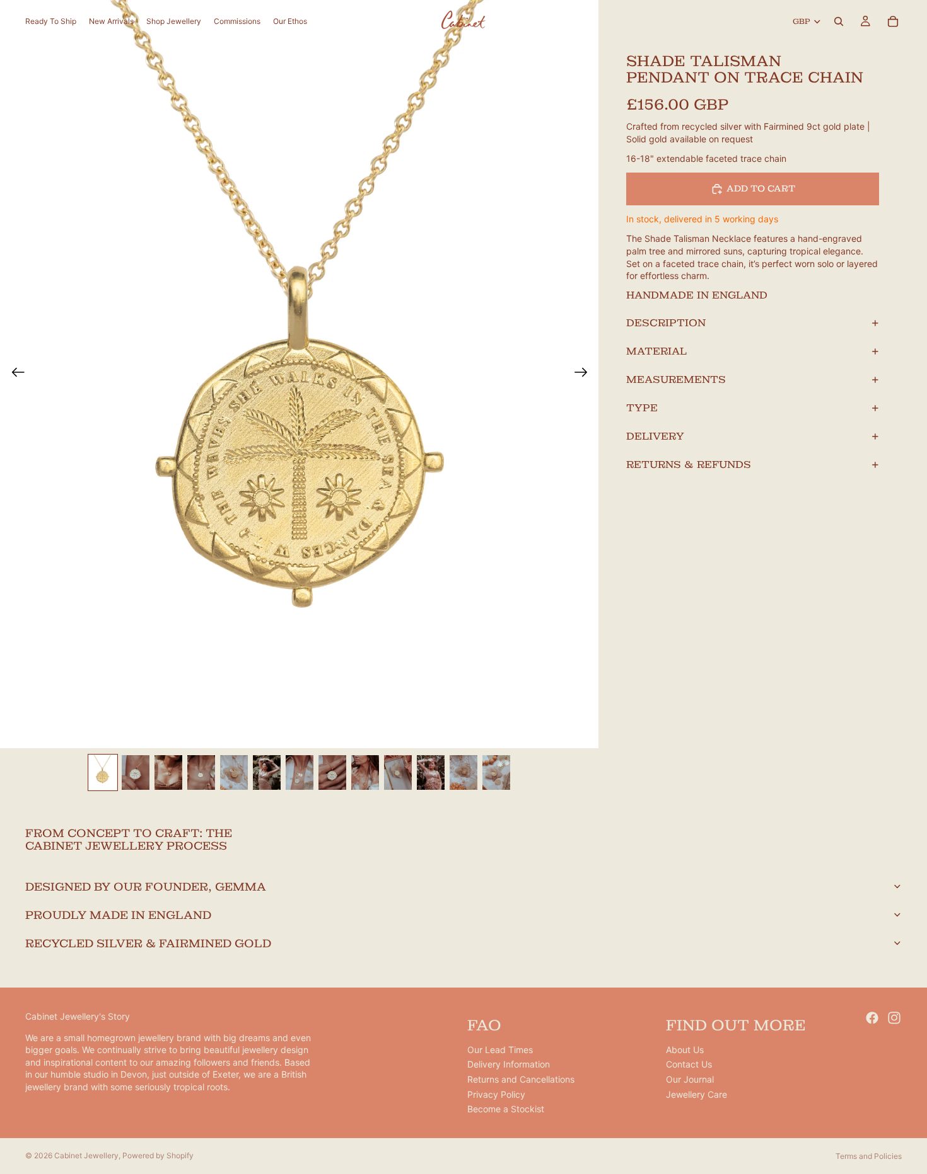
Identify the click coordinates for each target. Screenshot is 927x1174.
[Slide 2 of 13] (135, 772)
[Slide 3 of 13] (168, 772)
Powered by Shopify (158, 1155)
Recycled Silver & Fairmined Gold (148, 943)
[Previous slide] (14, 374)
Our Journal (690, 1079)
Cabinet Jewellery (86, 1155)
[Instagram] (894, 1017)
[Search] (839, 21)
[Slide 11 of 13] (431, 772)
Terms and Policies (869, 1156)
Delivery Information (508, 1064)
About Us (685, 1049)
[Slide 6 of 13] (267, 772)
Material (656, 351)
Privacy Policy (496, 1094)
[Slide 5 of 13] (234, 772)
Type (642, 407)
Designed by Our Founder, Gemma (145, 886)
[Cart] (893, 21)
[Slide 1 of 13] (103, 772)
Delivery (655, 436)
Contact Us (689, 1064)
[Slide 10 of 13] (398, 772)
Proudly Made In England (118, 915)
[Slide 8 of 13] (332, 772)
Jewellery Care (696, 1094)
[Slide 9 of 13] (365, 772)
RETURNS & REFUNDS (688, 464)
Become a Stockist (505, 1109)
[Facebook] (872, 1017)
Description (666, 322)
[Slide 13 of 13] (496, 772)
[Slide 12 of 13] (463, 772)
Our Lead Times (500, 1049)
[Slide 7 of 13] (299, 772)
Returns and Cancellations (520, 1079)
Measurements (676, 379)
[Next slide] (585, 374)
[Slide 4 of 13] (201, 772)
